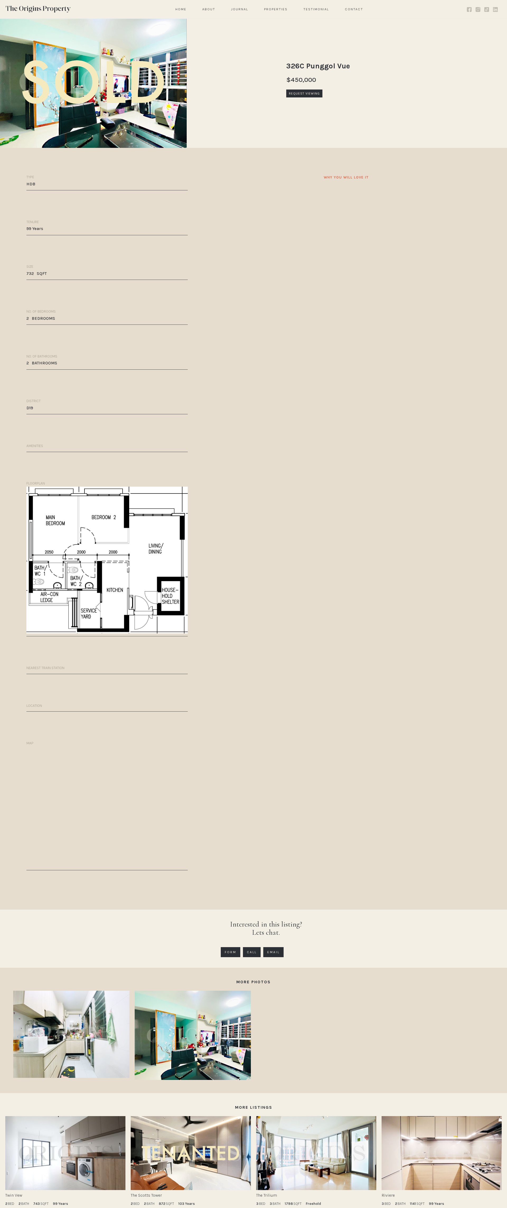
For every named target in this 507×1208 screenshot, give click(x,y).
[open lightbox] (71, 1034)
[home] (38, 9)
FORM (230, 952)
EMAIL (273, 952)
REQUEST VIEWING (304, 93)
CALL (252, 952)
